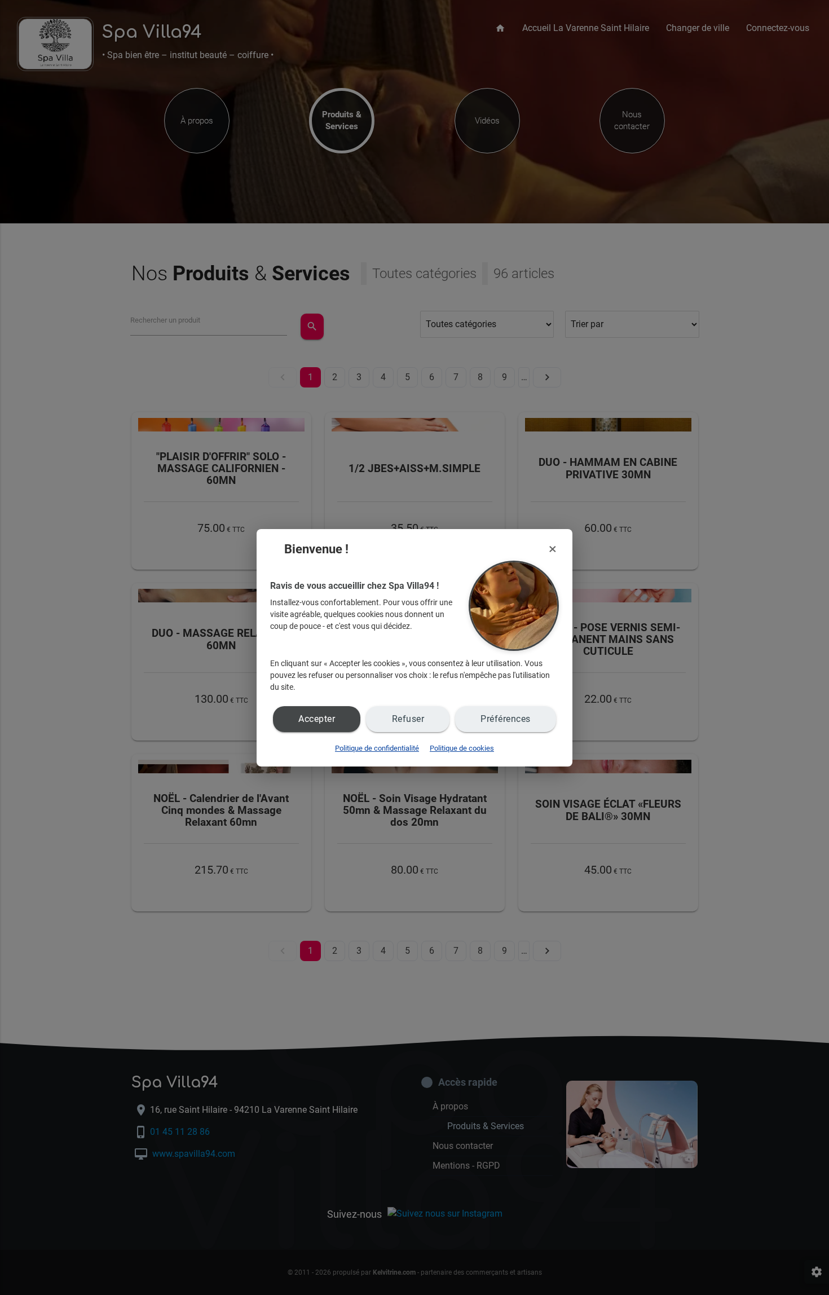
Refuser (408, 718)
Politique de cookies (462, 748)
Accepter (316, 718)
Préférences (505, 718)
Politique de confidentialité (377, 748)
